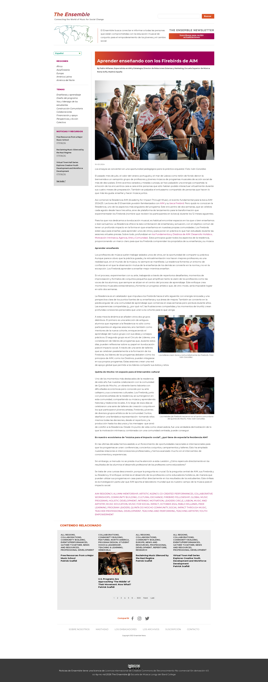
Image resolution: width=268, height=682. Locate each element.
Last (152, 598)
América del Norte (66, 80)
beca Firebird (177, 203)
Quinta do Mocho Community (149, 507)
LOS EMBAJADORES (126, 629)
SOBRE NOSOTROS (79, 629)
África (59, 66)
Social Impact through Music (187, 507)
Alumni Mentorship (125, 493)
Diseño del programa (67, 98)
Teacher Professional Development (118, 511)
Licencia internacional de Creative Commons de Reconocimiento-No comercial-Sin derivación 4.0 (157, 670)
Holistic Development (123, 500)
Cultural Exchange (150, 497)
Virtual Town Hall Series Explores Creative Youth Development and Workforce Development (189, 559)
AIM (162, 203)
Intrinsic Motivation (151, 500)
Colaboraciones (64, 112)
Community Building (124, 497)
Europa (60, 73)
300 (139, 598)
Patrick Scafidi (69, 560)
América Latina (64, 76)
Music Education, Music (121, 504)
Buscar (208, 16)
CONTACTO (193, 629)
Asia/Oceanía (63, 70)
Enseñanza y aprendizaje (69, 95)
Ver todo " (61, 181)
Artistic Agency (149, 493)
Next (145, 598)
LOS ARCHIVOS (151, 629)
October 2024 (168, 504)
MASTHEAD (102, 629)
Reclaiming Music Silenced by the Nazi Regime (152, 556)
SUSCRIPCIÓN (173, 629)
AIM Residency (103, 493)
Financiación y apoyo (67, 115)
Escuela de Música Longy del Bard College (153, 674)
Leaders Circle (174, 500)
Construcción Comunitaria (70, 108)
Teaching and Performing (158, 511)
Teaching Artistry (187, 511)
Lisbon (188, 500)
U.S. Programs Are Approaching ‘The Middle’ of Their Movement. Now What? (114, 582)
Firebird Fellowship (177, 497)
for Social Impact (148, 504)
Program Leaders (118, 507)
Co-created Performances (176, 493)
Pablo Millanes (187, 504)
